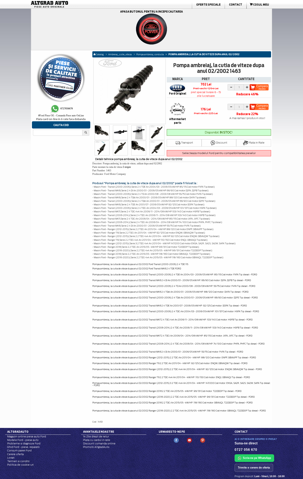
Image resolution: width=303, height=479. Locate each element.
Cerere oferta (15, 454)
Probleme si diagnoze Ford (23, 443)
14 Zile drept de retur (96, 436)
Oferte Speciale (208, 4)
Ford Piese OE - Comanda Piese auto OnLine (61, 115)
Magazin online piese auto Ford (26, 436)
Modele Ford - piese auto (23, 440)
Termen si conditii (18, 461)
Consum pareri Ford (19, 450)
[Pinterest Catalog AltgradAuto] (202, 440)
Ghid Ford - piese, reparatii (23, 447)
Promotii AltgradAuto (96, 447)
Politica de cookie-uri (20, 464)
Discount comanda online (99, 443)
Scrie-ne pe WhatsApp (257, 457)
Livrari (10, 457)
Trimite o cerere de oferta (254, 467)
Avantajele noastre (98, 431)
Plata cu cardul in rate (96, 440)
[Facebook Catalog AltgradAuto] (176, 440)
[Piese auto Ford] (69, 4)
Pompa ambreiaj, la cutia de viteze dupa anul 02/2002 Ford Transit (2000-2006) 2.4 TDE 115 (140, 264)
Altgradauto (17, 431)
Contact (235, 4)
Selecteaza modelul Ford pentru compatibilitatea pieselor (219, 153)
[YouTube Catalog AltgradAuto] (189, 440)
